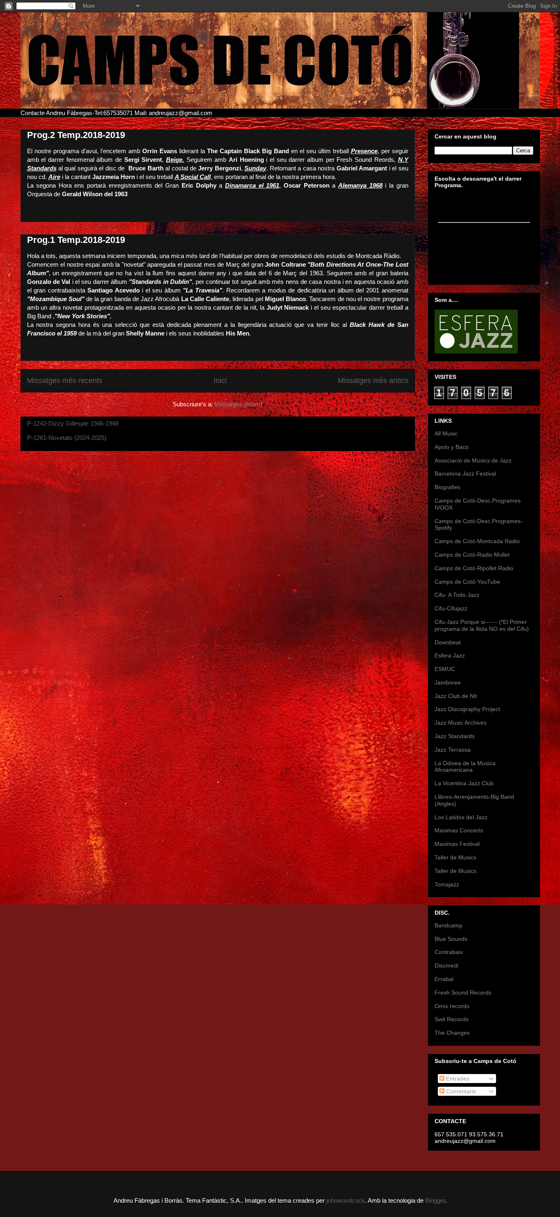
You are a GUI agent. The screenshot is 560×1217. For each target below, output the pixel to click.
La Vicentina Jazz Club (464, 783)
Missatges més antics (373, 380)
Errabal (444, 979)
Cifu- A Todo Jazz (457, 595)
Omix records (452, 1006)
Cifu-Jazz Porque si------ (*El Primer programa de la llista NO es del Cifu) (482, 625)
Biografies (447, 487)
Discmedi (446, 965)
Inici (220, 380)
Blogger (435, 1200)
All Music (446, 433)
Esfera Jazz (450, 655)
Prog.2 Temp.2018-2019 (76, 135)
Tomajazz (447, 884)
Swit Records (452, 1019)
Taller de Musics (455, 857)
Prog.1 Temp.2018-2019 (76, 240)
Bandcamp (448, 925)
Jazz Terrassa (453, 749)
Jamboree (448, 682)
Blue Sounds (451, 939)
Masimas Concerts (459, 830)
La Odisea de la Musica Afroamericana (465, 766)
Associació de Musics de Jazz (473, 460)
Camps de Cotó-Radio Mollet (472, 554)
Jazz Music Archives (461, 722)
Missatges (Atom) (238, 404)
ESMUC (445, 669)
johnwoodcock (345, 1200)
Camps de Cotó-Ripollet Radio (474, 568)
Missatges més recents (64, 380)
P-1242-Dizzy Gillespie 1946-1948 (72, 423)
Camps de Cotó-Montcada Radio (477, 541)
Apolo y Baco (452, 447)
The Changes (452, 1032)
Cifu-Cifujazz (451, 608)
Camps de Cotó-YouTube (467, 581)
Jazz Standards (455, 736)
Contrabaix (449, 952)
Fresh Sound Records (463, 992)
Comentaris (460, 1091)
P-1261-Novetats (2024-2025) (67, 437)
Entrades (456, 1078)
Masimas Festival (457, 844)
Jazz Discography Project (467, 709)
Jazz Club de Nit (456, 696)
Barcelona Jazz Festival (465, 473)
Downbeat (448, 642)
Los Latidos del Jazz (461, 817)
